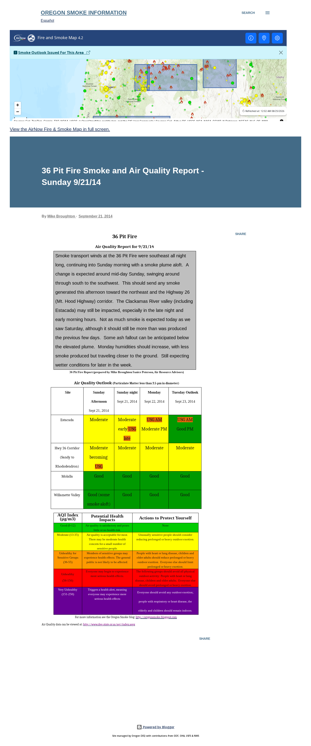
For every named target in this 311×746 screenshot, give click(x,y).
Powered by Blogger (158, 727)
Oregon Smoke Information (84, 13)
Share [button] (240, 234)
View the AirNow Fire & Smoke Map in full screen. (60, 129)
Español (47, 21)
